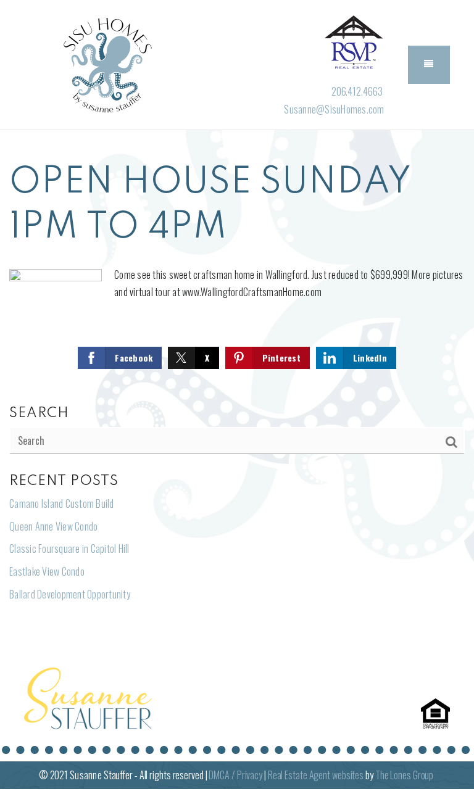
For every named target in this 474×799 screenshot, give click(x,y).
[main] (237, 391)
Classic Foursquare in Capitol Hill (69, 548)
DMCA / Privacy (235, 775)
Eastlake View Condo (47, 571)
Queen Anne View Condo (53, 526)
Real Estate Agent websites (316, 775)
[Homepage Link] (105, 63)
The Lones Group (404, 775)
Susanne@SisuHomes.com (334, 109)
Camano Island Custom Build (61, 503)
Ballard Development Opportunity (69, 594)
